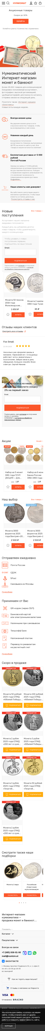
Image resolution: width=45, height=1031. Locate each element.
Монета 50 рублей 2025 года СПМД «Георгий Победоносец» (33, 786)
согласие (21, 265)
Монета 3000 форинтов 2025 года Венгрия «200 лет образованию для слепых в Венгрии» (14, 533)
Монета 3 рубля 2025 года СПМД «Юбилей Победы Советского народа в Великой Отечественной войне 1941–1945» (33, 741)
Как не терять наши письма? (24, 979)
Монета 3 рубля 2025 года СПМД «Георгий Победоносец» (11, 786)
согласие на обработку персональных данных (18, 419)
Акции (39, 441)
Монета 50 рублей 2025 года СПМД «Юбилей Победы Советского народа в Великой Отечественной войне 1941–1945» (12, 697)
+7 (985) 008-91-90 (11, 952)
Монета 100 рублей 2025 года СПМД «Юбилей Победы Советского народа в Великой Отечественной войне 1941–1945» (33, 697)
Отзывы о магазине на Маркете (24, 988)
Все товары (36, 211)
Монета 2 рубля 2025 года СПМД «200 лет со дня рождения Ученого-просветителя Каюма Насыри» (11, 741)
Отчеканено (7, 1000)
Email (7, 248)
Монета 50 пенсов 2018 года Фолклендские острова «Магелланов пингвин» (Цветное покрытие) (14, 303)
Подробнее (7, 592)
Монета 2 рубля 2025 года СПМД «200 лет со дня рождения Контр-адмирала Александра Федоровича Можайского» (12, 830)
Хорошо (9, 1026)
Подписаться (20, 261)
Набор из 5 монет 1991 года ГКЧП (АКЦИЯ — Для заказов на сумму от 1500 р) (14, 475)
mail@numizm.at (10, 956)
